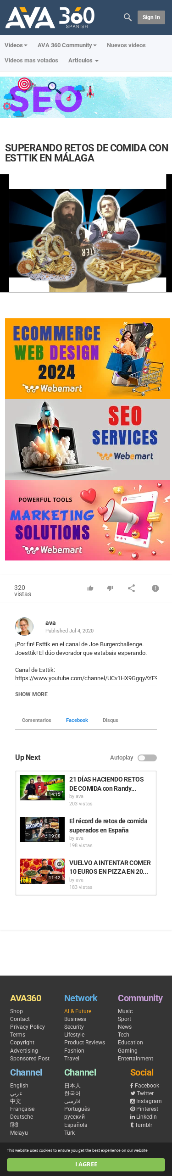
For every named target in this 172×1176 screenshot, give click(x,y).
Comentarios (36, 720)
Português (77, 1109)
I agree (86, 1164)
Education (130, 1042)
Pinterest (147, 1109)
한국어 (72, 1093)
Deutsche (21, 1117)
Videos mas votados (31, 60)
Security (74, 1027)
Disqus (110, 720)
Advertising (24, 1051)
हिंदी (14, 1125)
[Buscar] (127, 17)
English (19, 1085)
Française (22, 1109)
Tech (123, 1035)
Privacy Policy (27, 1027)
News (125, 1027)
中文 (15, 1101)
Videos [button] (14, 45)
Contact (20, 1019)
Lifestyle (74, 1035)
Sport (124, 1019)
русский (74, 1117)
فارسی (72, 1101)
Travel (71, 1058)
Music (125, 1011)
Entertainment (135, 1058)
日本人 (72, 1085)
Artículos (81, 60)
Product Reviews (84, 1042)
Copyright (22, 1042)
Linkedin (146, 1117)
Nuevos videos (126, 45)
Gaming (128, 1051)
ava (50, 623)
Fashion (74, 1051)
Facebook (77, 720)
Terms (17, 1035)
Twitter (145, 1093)
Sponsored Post (30, 1058)
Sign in (151, 17)
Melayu (19, 1133)
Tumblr (143, 1125)
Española (76, 1125)
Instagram (149, 1101)
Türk (69, 1133)
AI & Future (77, 1011)
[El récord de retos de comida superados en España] (42, 829)
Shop (16, 1011)
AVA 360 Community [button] (65, 45)
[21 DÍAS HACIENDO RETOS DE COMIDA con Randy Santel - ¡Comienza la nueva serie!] (42, 787)
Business (75, 1019)
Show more (31, 694)
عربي (16, 1093)
